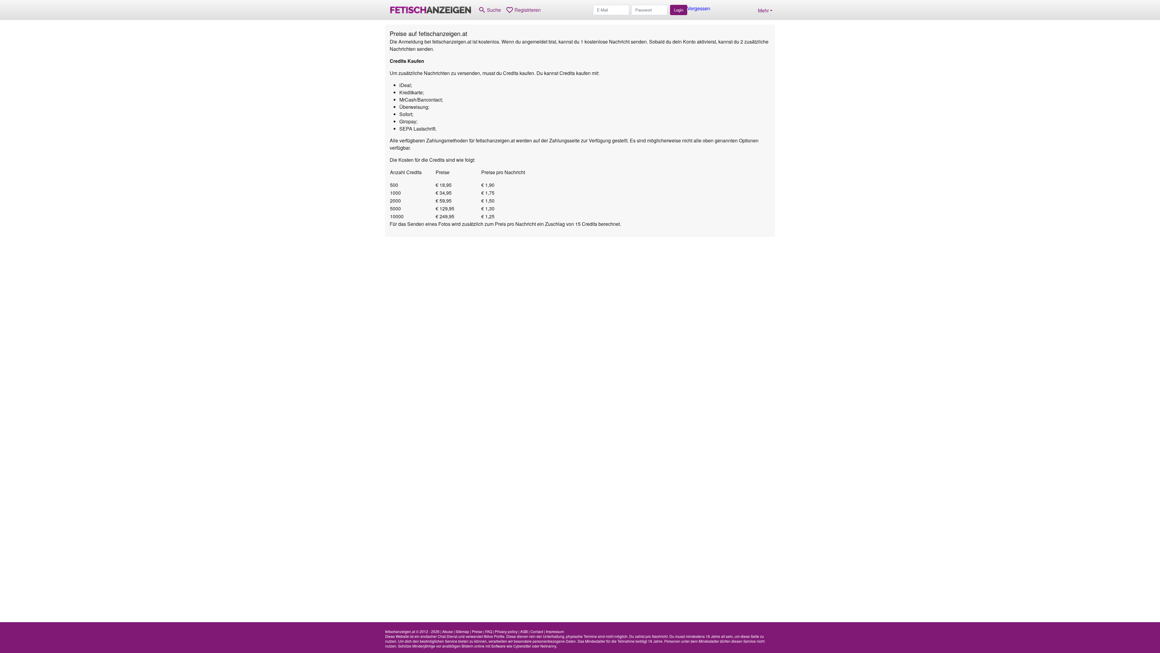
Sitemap (462, 631)
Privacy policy (506, 631)
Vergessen (698, 8)
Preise (477, 631)
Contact (536, 631)
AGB (524, 631)
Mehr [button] (763, 10)
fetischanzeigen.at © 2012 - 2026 (412, 631)
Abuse (447, 631)
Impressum (555, 631)
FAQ (488, 631)
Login (678, 10)
